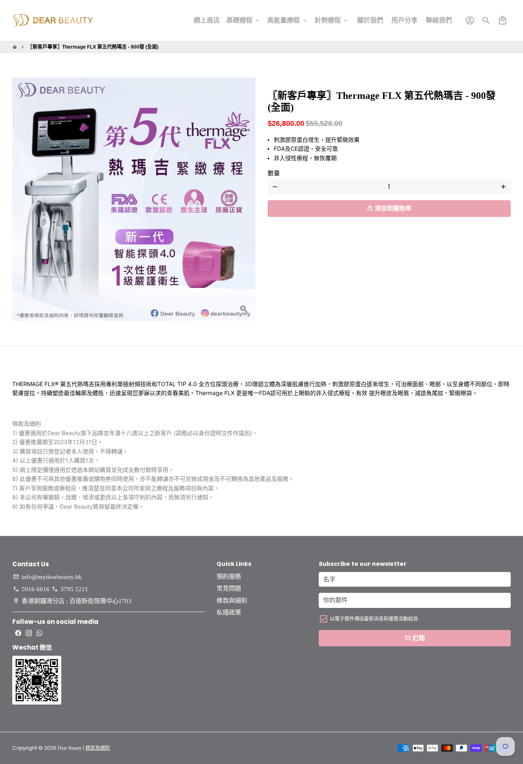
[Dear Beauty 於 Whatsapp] (39, 633)
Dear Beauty (70, 748)
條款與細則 (232, 600)
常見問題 (229, 588)
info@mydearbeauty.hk (47, 577)
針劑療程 (332, 20)
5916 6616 (31, 589)
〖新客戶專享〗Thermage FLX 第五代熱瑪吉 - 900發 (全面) (93, 47)
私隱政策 (229, 612)
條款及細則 (97, 748)
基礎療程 (243, 20)
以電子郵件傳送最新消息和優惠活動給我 (374, 618)
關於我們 (370, 20)
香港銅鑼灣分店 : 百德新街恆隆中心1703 (72, 601)
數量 (274, 173)
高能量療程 (287, 20)
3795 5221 (70, 589)
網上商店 (207, 20)
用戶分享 (404, 20)
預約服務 (229, 576)
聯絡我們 (439, 20)
